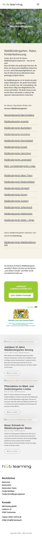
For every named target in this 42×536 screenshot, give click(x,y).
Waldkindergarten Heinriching (17, 153)
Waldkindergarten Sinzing (15, 194)
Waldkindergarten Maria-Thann (18, 175)
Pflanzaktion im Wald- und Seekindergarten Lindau (19, 387)
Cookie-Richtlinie (8, 491)
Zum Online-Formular (21, 295)
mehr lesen (12, 373)
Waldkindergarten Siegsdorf (16, 188)
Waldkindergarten (24, 352)
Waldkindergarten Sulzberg (16, 201)
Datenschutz (6, 485)
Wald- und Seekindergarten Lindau (19, 166)
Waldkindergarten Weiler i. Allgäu (19, 220)
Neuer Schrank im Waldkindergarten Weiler (18, 426)
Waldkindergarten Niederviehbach (19, 181)
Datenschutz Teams (9, 488)
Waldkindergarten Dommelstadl (18, 140)
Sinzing (15, 352)
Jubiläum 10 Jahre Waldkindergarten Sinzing (18, 348)
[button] (39, 5)
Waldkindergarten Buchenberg (18, 127)
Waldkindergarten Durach (15, 147)
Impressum (6, 482)
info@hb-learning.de (14, 520)
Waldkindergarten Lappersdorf (18, 159)
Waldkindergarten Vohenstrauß (18, 207)
